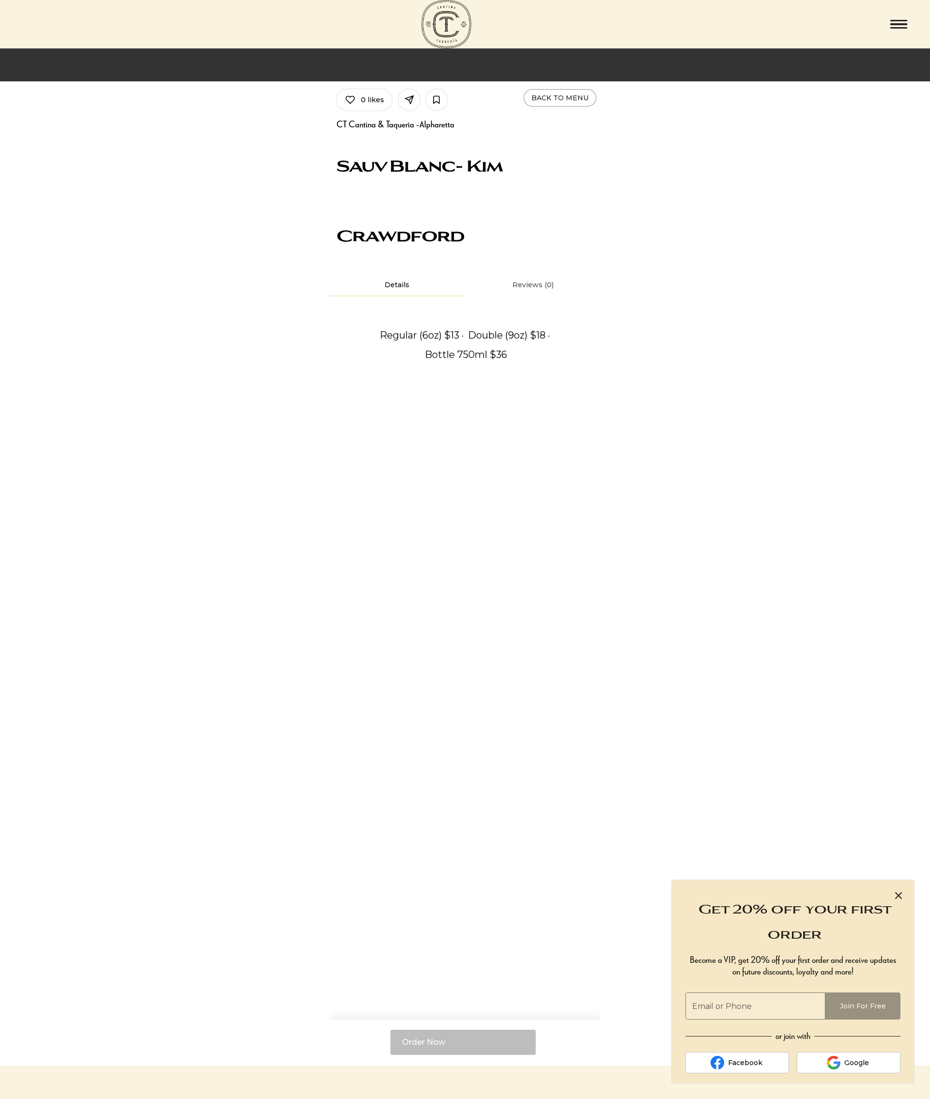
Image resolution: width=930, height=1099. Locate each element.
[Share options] (409, 99)
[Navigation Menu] (899, 24)
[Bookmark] (436, 99)
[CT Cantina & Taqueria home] (465, 24)
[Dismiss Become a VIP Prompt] (898, 895)
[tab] (397, 284)
